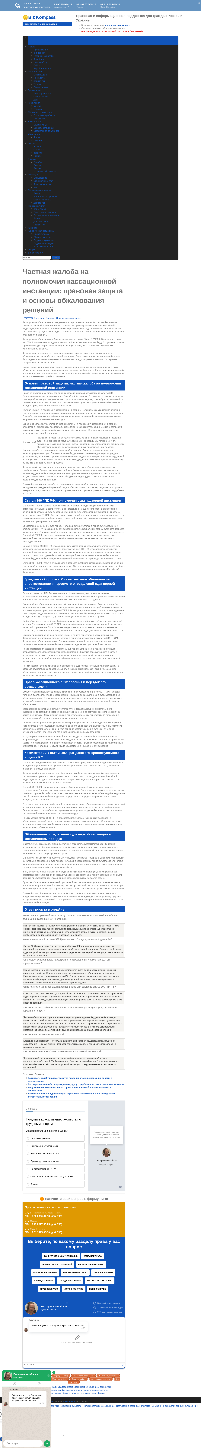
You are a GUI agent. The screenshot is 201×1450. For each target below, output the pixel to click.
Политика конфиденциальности (65, 1405)
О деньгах (39, 149)
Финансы (32, 143)
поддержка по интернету (118, 25)
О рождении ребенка (44, 115)
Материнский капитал (45, 171)
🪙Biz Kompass (39, 17)
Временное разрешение (46, 196)
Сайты (37, 65)
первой (76, 1386)
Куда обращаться (42, 93)
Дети (36, 99)
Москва (37, 105)
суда (108, 1386)
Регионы (38, 108)
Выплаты (32, 159)
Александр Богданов (44, 318)
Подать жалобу (41, 233)
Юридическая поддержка (41, 230)
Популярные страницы (128, 1405)
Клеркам (32, 227)
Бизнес (37, 218)
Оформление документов (46, 130)
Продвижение (41, 49)
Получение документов (40, 112)
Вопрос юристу (35, 252)
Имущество (34, 133)
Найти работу (40, 62)
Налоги (37, 146)
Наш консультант (36, 205)
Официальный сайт (43, 180)
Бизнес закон (34, 121)
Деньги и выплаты (43, 221)
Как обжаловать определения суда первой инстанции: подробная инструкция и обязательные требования (72, 1095)
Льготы (37, 168)
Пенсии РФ (39, 224)
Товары (37, 84)
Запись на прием (42, 184)
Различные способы (44, 55)
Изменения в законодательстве (49, 40)
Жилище (38, 137)
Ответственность (42, 96)
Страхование (40, 177)
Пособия (38, 162)
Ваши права (40, 208)
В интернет (39, 52)
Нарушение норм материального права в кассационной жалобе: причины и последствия (69, 1089)
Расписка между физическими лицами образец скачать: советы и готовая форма (64, 1393)
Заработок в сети (42, 68)
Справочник (191, 1405)
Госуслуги (33, 174)
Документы (39, 80)
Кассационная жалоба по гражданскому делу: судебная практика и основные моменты (76, 1084)
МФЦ (36, 187)
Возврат (38, 152)
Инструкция (39, 118)
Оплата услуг (40, 124)
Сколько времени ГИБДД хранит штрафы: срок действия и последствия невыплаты (65, 1389)
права (103, 1386)
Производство (35, 71)
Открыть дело (40, 74)
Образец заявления (44, 127)
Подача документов (44, 240)
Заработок (39, 59)
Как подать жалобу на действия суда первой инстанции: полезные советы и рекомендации (70, 1079)
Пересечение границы (39, 190)
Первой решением (89, 1386)
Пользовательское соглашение (99, 1405)
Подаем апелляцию (43, 243)
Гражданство (34, 90)
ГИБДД (37, 43)
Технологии (39, 77)
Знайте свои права (43, 246)
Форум (31, 249)
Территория (34, 102)
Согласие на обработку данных (167, 1405)
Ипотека (38, 140)
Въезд (37, 193)
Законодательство (37, 37)
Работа (31, 46)
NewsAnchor (69, 1401)
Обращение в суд (42, 237)
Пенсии (37, 155)
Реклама (145, 1405)
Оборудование (41, 87)
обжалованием (64, 1386)
